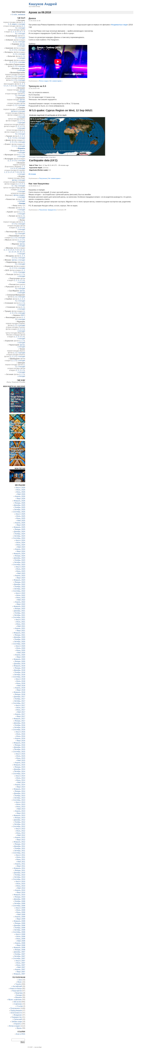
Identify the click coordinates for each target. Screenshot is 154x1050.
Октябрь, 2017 (19, 701)
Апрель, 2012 (20, 837)
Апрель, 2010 (20, 890)
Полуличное (15, 1008)
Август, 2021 (20, 619)
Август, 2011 (20, 855)
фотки (22, 44)
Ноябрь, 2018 (20, 672)
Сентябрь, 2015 (19, 751)
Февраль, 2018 (19, 692)
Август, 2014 (20, 776)
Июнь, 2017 (20, 710)
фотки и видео (19, 195)
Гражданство (17, 1017)
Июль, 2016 (20, 734)
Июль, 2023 (20, 569)
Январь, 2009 (20, 923)
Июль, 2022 (20, 595)
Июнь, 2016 (20, 736)
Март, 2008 (21, 945)
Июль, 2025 (20, 516)
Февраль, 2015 (19, 765)
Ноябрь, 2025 (20, 507)
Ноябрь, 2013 (20, 796)
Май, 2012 (21, 835)
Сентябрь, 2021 (19, 617)
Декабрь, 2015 (19, 747)
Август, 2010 (20, 881)
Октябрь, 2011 (19, 851)
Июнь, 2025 (20, 518)
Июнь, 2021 (20, 624)
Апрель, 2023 (20, 575)
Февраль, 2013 (19, 815)
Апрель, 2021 (20, 628)
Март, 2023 (21, 578)
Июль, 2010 (20, 884)
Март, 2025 (21, 525)
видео (14, 24)
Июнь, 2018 (20, 683)
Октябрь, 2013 (19, 798)
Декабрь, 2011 (19, 846)
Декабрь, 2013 (19, 793)
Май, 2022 (21, 600)
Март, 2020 (21, 657)
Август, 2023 (20, 567)
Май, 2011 (21, 862)
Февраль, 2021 (19, 633)
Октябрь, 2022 (19, 589)
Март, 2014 (21, 787)
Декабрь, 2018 (19, 670)
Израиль (17, 1024)
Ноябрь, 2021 (20, 613)
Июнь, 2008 (20, 939)
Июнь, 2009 (20, 912)
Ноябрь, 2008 (20, 928)
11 (24, 172)
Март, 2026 (21, 498)
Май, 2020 (21, 652)
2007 (23, 315)
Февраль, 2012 (19, 842)
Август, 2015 (20, 754)
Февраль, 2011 (19, 868)
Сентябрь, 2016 (19, 729)
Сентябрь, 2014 (19, 774)
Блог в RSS (20, 1034)
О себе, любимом (18, 14)
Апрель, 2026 (20, 496)
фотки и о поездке (18, 111)
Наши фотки (17, 991)
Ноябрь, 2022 (20, 586)
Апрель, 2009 (20, 917)
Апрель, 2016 (20, 738)
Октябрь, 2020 (19, 641)
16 (20, 252)
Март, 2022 (21, 604)
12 (10, 252)
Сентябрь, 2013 (19, 800)
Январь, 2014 (20, 791)
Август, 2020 (20, 646)
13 (12, 252)
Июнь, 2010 (20, 886)
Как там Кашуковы (39, 183)
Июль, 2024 (20, 542)
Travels (18, 984)
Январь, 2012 (20, 844)
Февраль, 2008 (19, 947)
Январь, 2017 (20, 721)
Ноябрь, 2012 (20, 822)
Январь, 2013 (20, 818)
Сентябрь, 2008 (19, 932)
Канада (19, 995)
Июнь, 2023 (20, 571)
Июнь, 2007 (20, 965)
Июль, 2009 (20, 910)
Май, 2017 (21, 712)
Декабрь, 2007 (19, 952)
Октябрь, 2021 (19, 615)
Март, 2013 (21, 813)
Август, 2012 (20, 829)
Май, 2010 (21, 888)
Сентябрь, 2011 (19, 853)
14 (15, 252)
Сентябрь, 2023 (19, 564)
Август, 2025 (20, 514)
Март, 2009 (21, 919)
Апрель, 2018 (20, 688)
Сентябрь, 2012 (19, 826)
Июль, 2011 (20, 857)
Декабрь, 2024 (19, 531)
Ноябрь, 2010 (20, 875)
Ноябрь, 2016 (20, 725)
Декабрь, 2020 (19, 637)
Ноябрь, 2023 (20, 560)
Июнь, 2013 (20, 807)
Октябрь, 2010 (19, 877)
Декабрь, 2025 (19, 505)
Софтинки (18, 1004)
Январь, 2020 (20, 661)
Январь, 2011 (20, 870)
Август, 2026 (20, 487)
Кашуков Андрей (43, 4)
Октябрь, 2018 (19, 674)
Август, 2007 (20, 961)
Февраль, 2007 (19, 974)
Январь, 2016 (20, 745)
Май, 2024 (21, 547)
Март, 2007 (21, 972)
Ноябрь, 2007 (20, 954)
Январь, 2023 (20, 582)
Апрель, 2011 (20, 864)
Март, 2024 (21, 551)
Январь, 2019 (20, 668)
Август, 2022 (20, 593)
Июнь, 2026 (20, 492)
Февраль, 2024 (19, 553)
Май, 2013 (21, 809)
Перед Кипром (16, 1010)
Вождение (18, 1015)
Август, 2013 (20, 802)
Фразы (19, 1028)
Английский (17, 986)
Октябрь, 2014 (19, 771)
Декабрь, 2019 (19, 663)
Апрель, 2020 (20, 655)
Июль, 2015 (20, 756)
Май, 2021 (21, 626)
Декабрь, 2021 (19, 611)
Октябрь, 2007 (19, 956)
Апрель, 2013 (20, 811)
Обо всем (17, 1002)
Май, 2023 (21, 573)
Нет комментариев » (56, 81)
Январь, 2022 (20, 608)
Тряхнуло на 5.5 (37, 86)
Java (20, 980)
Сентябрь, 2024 (19, 538)
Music (19, 982)
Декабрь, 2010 (19, 873)
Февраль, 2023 (19, 580)
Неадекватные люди (119, 25)
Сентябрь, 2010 (19, 879)
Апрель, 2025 (20, 523)
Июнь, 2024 (20, 545)
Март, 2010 (21, 892)
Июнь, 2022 (20, 597)
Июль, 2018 (20, 681)
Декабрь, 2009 (19, 899)
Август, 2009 (20, 908)
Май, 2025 (21, 520)
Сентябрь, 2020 (19, 644)
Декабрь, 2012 (19, 820)
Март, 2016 (21, 740)
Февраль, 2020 (19, 659)
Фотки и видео (14, 1026)
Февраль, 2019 (19, 666)
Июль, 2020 (20, 648)
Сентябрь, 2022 (19, 591)
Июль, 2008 (20, 936)
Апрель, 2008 (20, 943)
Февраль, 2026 (19, 501)
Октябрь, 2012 (19, 824)
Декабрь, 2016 (19, 723)
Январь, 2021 (20, 635)
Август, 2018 (20, 679)
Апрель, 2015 (20, 763)
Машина (18, 997)
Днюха (32, 18)
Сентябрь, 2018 (19, 677)
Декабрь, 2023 (19, 558)
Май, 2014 (21, 782)
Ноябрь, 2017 (20, 699)
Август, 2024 (20, 540)
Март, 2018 (21, 690)
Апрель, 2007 (20, 969)
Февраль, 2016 (19, 743)
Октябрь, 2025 (19, 509)
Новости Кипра (16, 988)
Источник (32, 174)
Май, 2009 (21, 914)
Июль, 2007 (20, 963)
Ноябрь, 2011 (20, 848)
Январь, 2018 (20, 694)
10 (15, 86)
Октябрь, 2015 (19, 749)
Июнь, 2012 (20, 833)
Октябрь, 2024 (19, 536)
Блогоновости (16, 1013)
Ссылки (20, 1006)
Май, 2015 (21, 760)
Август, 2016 (20, 732)
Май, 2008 (21, 941)
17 (23, 252)
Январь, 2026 (20, 503)
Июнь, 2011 (20, 859)
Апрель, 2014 (20, 785)
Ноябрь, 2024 (20, 534)
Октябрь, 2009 (19, 903)
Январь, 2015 (20, 767)
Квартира (19, 993)
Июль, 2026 (20, 490)
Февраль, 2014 (19, 789)
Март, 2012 (21, 840)
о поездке (21, 24)
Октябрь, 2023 (19, 562)
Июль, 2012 (20, 831)
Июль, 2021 (20, 622)
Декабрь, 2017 (19, 696)
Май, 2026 (21, 494)
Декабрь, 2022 (19, 584)
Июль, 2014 (20, 778)
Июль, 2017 (20, 707)
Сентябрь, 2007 (19, 958)
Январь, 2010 (20, 897)
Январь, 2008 (20, 950)
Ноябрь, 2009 (20, 901)
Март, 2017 (21, 716)
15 (18, 252)
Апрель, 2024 (20, 549)
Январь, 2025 (20, 529)
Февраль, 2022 (19, 606)
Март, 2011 (21, 866)
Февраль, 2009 (19, 921)
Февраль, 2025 (19, 527)
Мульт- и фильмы (15, 999)
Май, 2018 (21, 685)
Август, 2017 (20, 705)
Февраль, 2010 (19, 895)
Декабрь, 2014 (19, 769)
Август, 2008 (20, 934)
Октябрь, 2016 (19, 727)
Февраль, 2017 (19, 718)
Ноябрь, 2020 (20, 639)
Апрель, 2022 (20, 602)
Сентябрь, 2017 (19, 703)
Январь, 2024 (20, 556)
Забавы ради (17, 1021)
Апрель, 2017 (20, 714)
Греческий (18, 1019)
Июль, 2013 (20, 804)
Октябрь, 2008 (19, 930)
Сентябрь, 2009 (19, 906)
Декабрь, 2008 (19, 925)
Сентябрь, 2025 (19, 512)
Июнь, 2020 (20, 650)
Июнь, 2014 (20, 780)
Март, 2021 (21, 630)
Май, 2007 (21, 967)
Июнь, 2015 (20, 758)
